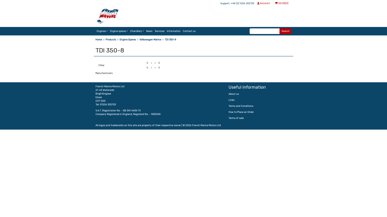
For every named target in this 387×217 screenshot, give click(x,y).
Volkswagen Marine (150, 39)
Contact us (189, 31)
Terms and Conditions (241, 106)
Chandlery (136, 31)
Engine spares (118, 31)
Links (231, 100)
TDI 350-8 (170, 39)
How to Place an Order (241, 112)
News (149, 31)
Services (159, 31)
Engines (101, 31)
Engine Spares (128, 39)
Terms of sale (236, 118)
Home (99, 39)
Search (285, 31)
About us (234, 94)
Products (111, 39)
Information (173, 31)
